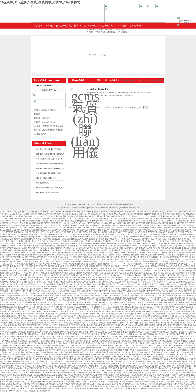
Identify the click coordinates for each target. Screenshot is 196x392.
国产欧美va (134, 386)
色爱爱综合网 (62, 334)
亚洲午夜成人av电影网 (166, 293)
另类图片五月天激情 (14, 250)
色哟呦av (55, 345)
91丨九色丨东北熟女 (120, 289)
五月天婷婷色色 (21, 309)
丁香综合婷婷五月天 (82, 230)
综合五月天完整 (149, 273)
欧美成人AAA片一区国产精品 (68, 257)
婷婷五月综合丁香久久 (78, 336)
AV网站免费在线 (55, 364)
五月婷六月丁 (133, 359)
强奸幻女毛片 (185, 268)
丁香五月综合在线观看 (135, 212)
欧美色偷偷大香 (27, 221)
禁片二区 (49, 316)
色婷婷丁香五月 (98, 234)
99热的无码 (111, 218)
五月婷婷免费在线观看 (184, 307)
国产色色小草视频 (6, 246)
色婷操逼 (48, 318)
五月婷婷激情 (50, 271)
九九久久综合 (19, 241)
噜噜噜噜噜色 (116, 266)
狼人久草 (32, 239)
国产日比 (84, 314)
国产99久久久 (172, 262)
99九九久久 (94, 237)
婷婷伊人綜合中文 (50, 291)
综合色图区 (151, 320)
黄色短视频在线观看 (159, 384)
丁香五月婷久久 (42, 366)
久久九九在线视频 (20, 216)
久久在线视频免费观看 (145, 252)
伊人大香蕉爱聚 (113, 307)
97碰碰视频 (96, 266)
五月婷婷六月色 (135, 364)
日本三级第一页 (140, 323)
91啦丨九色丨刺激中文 (15, 243)
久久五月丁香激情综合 (27, 332)
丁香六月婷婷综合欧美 (179, 359)
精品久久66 (88, 266)
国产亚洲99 (141, 327)
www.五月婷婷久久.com (87, 284)
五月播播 (161, 241)
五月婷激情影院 (178, 230)
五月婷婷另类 (111, 250)
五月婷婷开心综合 (80, 232)
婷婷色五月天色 (129, 354)
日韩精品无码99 (61, 246)
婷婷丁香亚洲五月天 (161, 271)
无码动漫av (17, 348)
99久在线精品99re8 (84, 309)
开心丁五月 (190, 246)
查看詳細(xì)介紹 (95, 101)
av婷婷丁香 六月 (98, 262)
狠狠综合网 (33, 264)
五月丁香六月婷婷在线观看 (128, 282)
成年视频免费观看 (189, 345)
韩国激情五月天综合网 (42, 223)
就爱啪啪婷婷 (111, 293)
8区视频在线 (35, 277)
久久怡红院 (186, 280)
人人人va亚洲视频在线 (120, 223)
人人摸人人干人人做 (62, 336)
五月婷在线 (53, 241)
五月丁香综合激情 (114, 232)
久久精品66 (91, 259)
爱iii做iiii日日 (176, 248)
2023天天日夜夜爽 (34, 300)
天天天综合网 (136, 280)
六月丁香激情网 (141, 255)
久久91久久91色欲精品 (107, 348)
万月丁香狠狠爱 (92, 307)
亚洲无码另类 (106, 266)
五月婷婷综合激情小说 (75, 354)
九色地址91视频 (28, 386)
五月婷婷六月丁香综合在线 (84, 343)
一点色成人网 (107, 377)
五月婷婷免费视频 (189, 320)
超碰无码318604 (84, 214)
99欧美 (80, 243)
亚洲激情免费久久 (105, 320)
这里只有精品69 (12, 225)
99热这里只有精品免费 (118, 361)
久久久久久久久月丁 (51, 225)
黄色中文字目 (36, 241)
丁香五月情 (153, 239)
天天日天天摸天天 (106, 300)
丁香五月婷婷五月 (66, 330)
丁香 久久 (124, 252)
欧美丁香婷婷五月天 (137, 318)
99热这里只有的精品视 (12, 318)
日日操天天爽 (56, 359)
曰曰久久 (150, 243)
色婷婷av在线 (145, 307)
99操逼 (60, 218)
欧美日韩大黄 (51, 264)
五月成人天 (116, 252)
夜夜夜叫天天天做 (6, 348)
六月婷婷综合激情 (69, 350)
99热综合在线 (12, 248)
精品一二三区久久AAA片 (45, 232)
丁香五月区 (40, 266)
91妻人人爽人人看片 (93, 228)
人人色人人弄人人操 (74, 311)
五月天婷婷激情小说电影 (103, 241)
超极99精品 (167, 248)
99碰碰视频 (64, 268)
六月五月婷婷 (78, 286)
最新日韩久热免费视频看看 (76, 298)
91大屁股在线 (164, 232)
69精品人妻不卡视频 (93, 384)
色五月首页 (11, 314)
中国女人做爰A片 (100, 273)
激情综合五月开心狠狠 (179, 228)
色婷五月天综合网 (156, 284)
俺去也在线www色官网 (178, 284)
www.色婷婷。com (171, 255)
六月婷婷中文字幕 (96, 230)
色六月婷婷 (11, 320)
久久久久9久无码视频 (61, 300)
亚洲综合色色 (24, 357)
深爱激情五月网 (44, 384)
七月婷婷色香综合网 (69, 293)
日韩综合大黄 (119, 339)
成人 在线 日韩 (61, 307)
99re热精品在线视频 (100, 373)
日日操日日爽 (41, 252)
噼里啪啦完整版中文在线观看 (134, 348)
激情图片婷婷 (156, 343)
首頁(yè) (38, 25)
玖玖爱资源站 (112, 214)
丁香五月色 (60, 341)
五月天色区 (129, 339)
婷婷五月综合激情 (64, 212)
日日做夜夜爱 (106, 384)
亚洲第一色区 (84, 237)
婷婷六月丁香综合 (28, 325)
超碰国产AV (188, 277)
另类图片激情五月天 (28, 354)
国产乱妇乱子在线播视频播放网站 (173, 361)
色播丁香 (20, 334)
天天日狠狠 (80, 348)
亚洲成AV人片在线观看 (153, 318)
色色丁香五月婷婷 (162, 273)
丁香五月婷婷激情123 (117, 228)
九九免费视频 (23, 264)
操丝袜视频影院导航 (60, 248)
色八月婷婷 (39, 305)
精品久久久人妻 (80, 239)
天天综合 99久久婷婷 (152, 361)
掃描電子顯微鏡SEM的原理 (46, 178)
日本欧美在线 (74, 300)
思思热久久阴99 (49, 320)
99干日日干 (84, 334)
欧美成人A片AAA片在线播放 (177, 350)
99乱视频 (89, 373)
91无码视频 (91, 305)
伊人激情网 (169, 291)
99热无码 (5, 384)
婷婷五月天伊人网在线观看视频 (15, 343)
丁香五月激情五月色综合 (148, 223)
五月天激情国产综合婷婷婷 (41, 345)
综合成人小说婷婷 (159, 262)
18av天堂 (152, 218)
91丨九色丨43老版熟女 (176, 370)
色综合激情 (161, 275)
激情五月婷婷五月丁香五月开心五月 (152, 291)
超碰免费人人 (148, 271)
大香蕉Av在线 (104, 257)
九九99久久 (130, 239)
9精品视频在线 (162, 223)
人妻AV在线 (72, 277)
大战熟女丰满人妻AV (107, 357)
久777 (186, 266)
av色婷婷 (25, 218)
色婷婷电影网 (157, 248)
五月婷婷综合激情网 (52, 382)
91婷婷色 (124, 379)
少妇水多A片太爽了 (184, 262)
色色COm (171, 250)
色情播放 (78, 234)
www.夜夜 (3, 373)
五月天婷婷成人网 (93, 289)
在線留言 (122, 25)
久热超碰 (56, 250)
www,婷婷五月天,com (82, 361)
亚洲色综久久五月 (27, 361)
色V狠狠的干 (165, 289)
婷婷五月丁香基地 (99, 293)
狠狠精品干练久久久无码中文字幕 (124, 243)
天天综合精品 (131, 314)
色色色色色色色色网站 (148, 377)
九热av (66, 284)
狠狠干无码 (95, 275)
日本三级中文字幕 (49, 307)
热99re (186, 327)
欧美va (144, 341)
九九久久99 (92, 352)
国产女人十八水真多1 (67, 234)
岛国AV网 (175, 375)
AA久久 (192, 327)
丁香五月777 (23, 323)
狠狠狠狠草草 (54, 330)
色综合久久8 (136, 266)
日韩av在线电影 (12, 271)
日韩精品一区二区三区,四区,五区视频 (173, 325)
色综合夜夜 (55, 239)
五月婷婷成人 (155, 289)
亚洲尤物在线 (19, 284)
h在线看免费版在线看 (162, 314)
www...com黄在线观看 (7, 370)
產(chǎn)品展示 (66, 25)
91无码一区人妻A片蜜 (180, 330)
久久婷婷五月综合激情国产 (30, 268)
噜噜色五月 (90, 248)
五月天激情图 (33, 377)
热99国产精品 (58, 305)
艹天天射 (57, 377)
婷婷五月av (47, 228)
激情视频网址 (10, 368)
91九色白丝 (20, 277)
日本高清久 (11, 309)
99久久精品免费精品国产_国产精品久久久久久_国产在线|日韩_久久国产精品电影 (105, 296)
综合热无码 (103, 232)
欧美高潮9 (116, 241)
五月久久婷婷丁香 (51, 325)
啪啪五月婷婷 (68, 327)
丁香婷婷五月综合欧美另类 (143, 262)
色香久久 (34, 275)
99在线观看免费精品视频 (151, 325)
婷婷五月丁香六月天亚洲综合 (175, 379)
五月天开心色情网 (144, 343)
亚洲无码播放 (27, 320)
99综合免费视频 (114, 352)
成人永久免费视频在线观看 (29, 302)
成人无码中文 (61, 264)
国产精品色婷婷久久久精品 (156, 341)
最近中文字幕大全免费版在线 (122, 384)
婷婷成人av (189, 368)
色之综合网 (61, 366)
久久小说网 (14, 357)
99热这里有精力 (124, 366)
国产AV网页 (110, 212)
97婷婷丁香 (181, 377)
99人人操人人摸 (181, 357)
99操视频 (41, 318)
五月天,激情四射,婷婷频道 (105, 298)
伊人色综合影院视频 (50, 212)
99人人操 (71, 291)
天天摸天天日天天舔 (58, 259)
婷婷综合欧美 (101, 359)
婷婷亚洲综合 (116, 341)
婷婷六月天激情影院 (126, 368)
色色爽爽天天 (86, 388)
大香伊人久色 (27, 228)
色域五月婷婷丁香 (53, 252)
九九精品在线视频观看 (57, 262)
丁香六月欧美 (176, 334)
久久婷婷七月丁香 (44, 298)
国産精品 (28, 345)
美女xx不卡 (175, 314)
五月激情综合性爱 (151, 368)
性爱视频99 (168, 309)
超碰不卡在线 (141, 243)
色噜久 (127, 318)
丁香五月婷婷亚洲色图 (37, 271)
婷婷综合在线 (37, 259)
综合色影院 (43, 377)
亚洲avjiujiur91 (12, 214)
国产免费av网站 (65, 373)
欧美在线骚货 (97, 311)
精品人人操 (118, 336)
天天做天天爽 (69, 302)
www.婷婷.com (51, 370)
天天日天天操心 (74, 275)
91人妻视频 (169, 354)
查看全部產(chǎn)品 (49, 90)
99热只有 (85, 323)
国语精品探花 (138, 273)
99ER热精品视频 (51, 218)
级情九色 (32, 352)
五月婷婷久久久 (7, 386)
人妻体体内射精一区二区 (118, 327)
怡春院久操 (185, 305)
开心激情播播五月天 (80, 221)
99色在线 (169, 323)
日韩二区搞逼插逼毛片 (37, 370)
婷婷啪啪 (71, 379)
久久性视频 (51, 388)
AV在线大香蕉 (92, 239)
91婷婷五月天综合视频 (59, 354)
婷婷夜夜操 (33, 273)
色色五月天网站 (7, 216)
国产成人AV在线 (159, 379)
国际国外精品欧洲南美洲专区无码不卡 (157, 375)
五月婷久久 (111, 316)
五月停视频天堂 (73, 334)
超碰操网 (44, 296)
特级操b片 (140, 314)
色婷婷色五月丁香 (24, 316)
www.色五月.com (145, 359)
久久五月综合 (150, 366)
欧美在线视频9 (133, 268)
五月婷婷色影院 (174, 305)
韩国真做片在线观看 (174, 300)
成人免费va (117, 275)
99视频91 (152, 250)
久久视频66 (101, 212)
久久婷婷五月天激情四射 (26, 286)
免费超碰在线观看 (105, 280)
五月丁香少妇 (29, 379)
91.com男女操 (129, 334)
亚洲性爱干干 (85, 318)
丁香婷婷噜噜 (54, 243)
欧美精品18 (151, 257)
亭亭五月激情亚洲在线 (103, 246)
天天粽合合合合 (43, 273)
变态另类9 (34, 384)
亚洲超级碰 (129, 286)
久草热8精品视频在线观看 (160, 359)
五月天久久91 (147, 248)
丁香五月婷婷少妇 (188, 216)
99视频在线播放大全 (142, 354)
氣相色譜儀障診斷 (42, 183)
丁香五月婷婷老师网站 (156, 255)
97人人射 (141, 336)
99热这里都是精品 (144, 373)
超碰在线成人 (180, 246)
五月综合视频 (5, 259)
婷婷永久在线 (34, 388)
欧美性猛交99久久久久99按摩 (173, 336)
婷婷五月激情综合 (186, 241)
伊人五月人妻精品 (127, 232)
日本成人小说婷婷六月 (90, 327)
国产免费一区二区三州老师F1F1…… (130, 216)
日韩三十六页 (40, 325)
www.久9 (54, 228)
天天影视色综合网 (73, 345)
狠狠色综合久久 (94, 314)
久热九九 (102, 339)
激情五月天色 (45, 323)
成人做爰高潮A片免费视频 (105, 323)
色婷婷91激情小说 (154, 228)
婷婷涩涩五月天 (7, 241)
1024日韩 (43, 388)
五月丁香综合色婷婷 (67, 252)
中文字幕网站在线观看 (187, 243)
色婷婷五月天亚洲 (28, 232)
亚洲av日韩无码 (118, 318)
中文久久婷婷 (93, 339)
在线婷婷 (166, 284)
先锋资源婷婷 (129, 271)
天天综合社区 (155, 386)
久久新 (115, 280)
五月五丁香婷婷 (164, 382)
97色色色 (146, 350)
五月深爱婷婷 (16, 382)
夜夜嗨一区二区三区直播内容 (163, 221)
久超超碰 (19, 320)
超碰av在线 (44, 243)
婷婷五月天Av (56, 298)
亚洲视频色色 (72, 246)
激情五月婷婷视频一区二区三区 (55, 311)
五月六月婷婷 (65, 382)
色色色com (178, 293)
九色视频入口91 (34, 296)
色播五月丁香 (161, 218)
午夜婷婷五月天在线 (164, 345)
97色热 (77, 302)
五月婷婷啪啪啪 (141, 228)
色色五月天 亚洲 (49, 339)
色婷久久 (167, 237)
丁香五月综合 (105, 314)
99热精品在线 (139, 334)
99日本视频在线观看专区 (105, 284)
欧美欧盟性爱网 (11, 364)
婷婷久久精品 (175, 268)
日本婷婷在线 (183, 255)
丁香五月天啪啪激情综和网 (85, 377)
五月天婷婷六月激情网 (158, 307)
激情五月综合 (118, 262)
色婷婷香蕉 (154, 388)
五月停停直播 (146, 225)
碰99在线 (32, 266)
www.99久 (154, 259)
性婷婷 (70, 241)
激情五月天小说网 (141, 296)
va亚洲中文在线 (89, 364)
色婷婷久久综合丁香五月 (118, 257)
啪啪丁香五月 (160, 323)
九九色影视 (25, 239)
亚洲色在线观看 (102, 352)
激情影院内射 (74, 284)
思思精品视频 (85, 302)
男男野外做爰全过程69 (32, 243)
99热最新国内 (162, 300)
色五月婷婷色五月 (63, 370)
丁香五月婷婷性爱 (45, 248)
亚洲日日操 (84, 352)
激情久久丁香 (97, 379)
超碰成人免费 (97, 388)
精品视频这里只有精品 (131, 388)
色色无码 (76, 330)
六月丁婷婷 (6, 275)
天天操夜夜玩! (78, 262)
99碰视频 (114, 314)
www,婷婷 (177, 280)
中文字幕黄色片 (171, 275)
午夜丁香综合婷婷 (185, 289)
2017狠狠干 (182, 343)
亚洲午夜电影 (139, 368)
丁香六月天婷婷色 (183, 373)
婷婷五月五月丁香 (134, 225)
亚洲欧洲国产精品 (173, 218)
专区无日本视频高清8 (29, 391)
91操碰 (76, 375)
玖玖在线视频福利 (32, 248)
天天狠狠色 (127, 248)
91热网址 (39, 307)
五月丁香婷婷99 (51, 334)
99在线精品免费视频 (160, 316)
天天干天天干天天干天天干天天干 (137, 382)
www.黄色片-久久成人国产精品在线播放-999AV (32, 368)
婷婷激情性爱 (124, 221)
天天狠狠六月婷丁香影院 (126, 255)
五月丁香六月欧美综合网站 (89, 300)
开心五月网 (67, 218)
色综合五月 (17, 291)
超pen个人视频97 (182, 348)
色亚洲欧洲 (14, 332)
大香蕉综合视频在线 (55, 361)
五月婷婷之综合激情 (38, 316)
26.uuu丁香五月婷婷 (66, 286)
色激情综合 (187, 293)
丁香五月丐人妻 (113, 373)
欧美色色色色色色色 (14, 223)
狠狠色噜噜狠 (24, 327)
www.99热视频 (178, 309)
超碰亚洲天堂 (92, 336)
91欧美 (104, 302)
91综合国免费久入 (92, 280)
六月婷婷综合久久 (56, 280)
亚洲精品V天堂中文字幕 (97, 334)
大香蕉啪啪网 (177, 345)
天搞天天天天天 (131, 237)
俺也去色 (50, 377)
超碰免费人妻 (144, 388)
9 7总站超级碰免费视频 (36, 382)
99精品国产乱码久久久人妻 (66, 289)
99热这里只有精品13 (57, 309)
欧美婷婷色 (117, 330)
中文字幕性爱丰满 (111, 239)
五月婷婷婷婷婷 (94, 221)
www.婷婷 (180, 316)
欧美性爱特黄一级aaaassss (50, 268)
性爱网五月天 (145, 305)
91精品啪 (19, 314)
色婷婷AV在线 (178, 327)
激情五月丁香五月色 (159, 302)
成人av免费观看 (173, 243)
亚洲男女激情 (150, 332)
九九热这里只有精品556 (139, 234)
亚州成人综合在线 (102, 282)
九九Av (119, 214)
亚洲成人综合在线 (158, 373)
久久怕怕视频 (133, 250)
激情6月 (158, 257)
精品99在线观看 (53, 234)
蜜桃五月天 (141, 332)
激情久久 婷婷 (79, 241)
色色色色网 (105, 225)
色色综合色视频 (16, 275)
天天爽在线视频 (146, 221)
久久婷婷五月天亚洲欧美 (35, 336)
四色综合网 (14, 230)
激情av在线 (18, 386)
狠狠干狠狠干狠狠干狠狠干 (125, 323)
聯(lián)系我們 (135, 25)
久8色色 (152, 309)
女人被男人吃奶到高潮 (183, 282)
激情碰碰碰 (154, 382)
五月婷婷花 (119, 348)
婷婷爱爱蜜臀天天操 (171, 311)
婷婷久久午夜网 (118, 271)
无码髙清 (98, 377)
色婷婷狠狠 (191, 359)
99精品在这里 (180, 257)
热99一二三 (139, 271)
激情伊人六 (171, 307)
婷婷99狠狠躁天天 (173, 302)
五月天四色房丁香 (13, 239)
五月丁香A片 (92, 277)
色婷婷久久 (62, 332)
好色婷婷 (183, 364)
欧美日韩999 (163, 305)
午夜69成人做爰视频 (43, 354)
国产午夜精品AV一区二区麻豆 (18, 373)
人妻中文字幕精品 (28, 307)
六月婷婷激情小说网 (29, 262)
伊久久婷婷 (175, 289)
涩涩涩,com (147, 259)
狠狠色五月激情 (64, 325)
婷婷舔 (102, 216)
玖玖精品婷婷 (124, 386)
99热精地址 (88, 354)
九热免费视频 (184, 339)
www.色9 (132, 357)
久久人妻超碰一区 (71, 341)
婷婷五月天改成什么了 (164, 320)
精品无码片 (84, 339)
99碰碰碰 (58, 232)
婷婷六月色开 (163, 239)
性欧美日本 (114, 225)
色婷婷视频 (110, 339)
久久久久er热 (22, 300)
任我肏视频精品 (130, 332)
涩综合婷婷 (166, 334)
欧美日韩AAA (148, 316)
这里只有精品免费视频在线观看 (113, 382)
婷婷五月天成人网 (92, 271)
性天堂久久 (68, 388)
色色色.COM (32, 216)
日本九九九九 (72, 264)
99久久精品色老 (159, 230)
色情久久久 (57, 316)
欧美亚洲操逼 (23, 271)
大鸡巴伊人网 (49, 386)
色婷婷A (134, 366)
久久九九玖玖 (124, 305)
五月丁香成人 (135, 305)
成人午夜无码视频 (10, 359)
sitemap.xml (135, 208)
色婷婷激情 (105, 228)
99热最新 (172, 357)
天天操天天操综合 (29, 314)
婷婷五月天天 (65, 368)
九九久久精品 (135, 241)
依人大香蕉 (94, 257)
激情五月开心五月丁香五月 (139, 284)
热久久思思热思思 (19, 375)
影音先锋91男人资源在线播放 (152, 311)
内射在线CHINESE (57, 323)
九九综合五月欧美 (40, 257)
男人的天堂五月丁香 (126, 273)
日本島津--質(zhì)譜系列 (44, 86)
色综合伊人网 (40, 218)
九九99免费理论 (106, 309)
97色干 (74, 305)
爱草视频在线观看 (83, 264)
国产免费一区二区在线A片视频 (139, 289)
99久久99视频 (63, 273)
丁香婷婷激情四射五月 (181, 341)
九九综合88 (12, 377)
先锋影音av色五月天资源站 (60, 384)
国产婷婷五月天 (113, 386)
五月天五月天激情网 (56, 375)
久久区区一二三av (112, 221)
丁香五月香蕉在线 (136, 375)
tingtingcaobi (103, 307)
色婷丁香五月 (167, 364)
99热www (165, 212)
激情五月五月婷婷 (96, 318)
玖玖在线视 (188, 354)
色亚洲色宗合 (37, 228)
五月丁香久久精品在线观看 (117, 268)
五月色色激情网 (131, 373)
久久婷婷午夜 (55, 373)
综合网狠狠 (79, 379)
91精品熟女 (11, 352)
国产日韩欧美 (82, 277)
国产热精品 (53, 366)
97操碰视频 (139, 214)
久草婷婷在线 (55, 216)
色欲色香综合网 (120, 212)
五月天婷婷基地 (112, 273)
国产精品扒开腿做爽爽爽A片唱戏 (178, 214)
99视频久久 (42, 264)
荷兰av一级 (186, 300)
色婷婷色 (153, 300)
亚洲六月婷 (148, 302)
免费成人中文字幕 (65, 237)
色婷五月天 (84, 218)
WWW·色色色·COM (112, 234)
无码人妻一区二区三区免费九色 (37, 375)
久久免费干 (159, 280)
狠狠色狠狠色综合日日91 (176, 252)
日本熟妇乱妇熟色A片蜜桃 (21, 212)
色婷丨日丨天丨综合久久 (77, 248)
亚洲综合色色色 (38, 291)
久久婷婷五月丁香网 (29, 366)
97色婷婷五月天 (71, 366)
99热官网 (148, 334)
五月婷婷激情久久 (127, 352)
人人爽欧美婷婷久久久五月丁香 (184, 323)
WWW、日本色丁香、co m (131, 300)
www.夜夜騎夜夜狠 (33, 330)
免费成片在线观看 (99, 250)
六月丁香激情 (117, 377)
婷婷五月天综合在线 (60, 379)
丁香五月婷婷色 (116, 230)
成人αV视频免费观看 (134, 311)
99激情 (4, 377)
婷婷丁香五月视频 (101, 248)
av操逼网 (54, 277)
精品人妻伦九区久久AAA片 (76, 259)
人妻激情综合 (130, 228)
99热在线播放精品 (112, 259)
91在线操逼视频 (32, 280)
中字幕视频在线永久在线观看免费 (100, 223)
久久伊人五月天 (42, 262)
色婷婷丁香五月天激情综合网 (106, 255)
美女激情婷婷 (172, 384)
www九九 (176, 364)
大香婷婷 (27, 241)
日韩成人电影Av (11, 316)
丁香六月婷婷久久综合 (149, 241)
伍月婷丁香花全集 (93, 370)
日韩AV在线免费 (105, 243)
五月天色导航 (129, 277)
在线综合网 (77, 327)
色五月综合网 (126, 266)
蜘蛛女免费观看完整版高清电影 (100, 252)
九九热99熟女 (71, 332)
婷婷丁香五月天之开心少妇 (80, 325)
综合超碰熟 (21, 364)
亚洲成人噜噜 (164, 216)
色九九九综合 (126, 341)
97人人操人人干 (127, 330)
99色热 (149, 384)
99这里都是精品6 (108, 311)
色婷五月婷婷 (107, 345)
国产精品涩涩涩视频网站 (68, 225)
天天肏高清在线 (67, 232)
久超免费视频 (124, 307)
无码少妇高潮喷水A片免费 (122, 320)
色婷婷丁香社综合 (49, 221)
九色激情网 (36, 230)
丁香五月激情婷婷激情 (88, 212)
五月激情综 (151, 323)
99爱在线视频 (95, 325)
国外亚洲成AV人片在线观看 (39, 373)
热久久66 (122, 373)
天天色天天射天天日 (69, 359)
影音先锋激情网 (106, 264)
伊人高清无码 (159, 339)
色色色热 (76, 237)
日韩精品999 (101, 336)
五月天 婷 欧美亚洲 (142, 277)
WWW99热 (33, 234)
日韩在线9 (65, 348)
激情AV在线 (74, 216)
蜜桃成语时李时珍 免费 (29, 318)
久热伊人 (78, 291)
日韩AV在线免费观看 (122, 375)
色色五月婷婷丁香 (106, 275)
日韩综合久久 (154, 277)
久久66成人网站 (116, 246)
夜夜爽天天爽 (29, 284)
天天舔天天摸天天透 (24, 359)
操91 (126, 350)
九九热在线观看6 (175, 216)
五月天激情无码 (131, 361)
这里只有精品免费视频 (130, 370)
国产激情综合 (69, 266)
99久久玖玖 (185, 237)
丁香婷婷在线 (144, 309)
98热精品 (185, 298)
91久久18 (27, 277)
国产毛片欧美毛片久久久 (59, 223)
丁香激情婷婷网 (43, 391)
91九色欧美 (106, 341)
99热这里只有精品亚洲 (131, 377)
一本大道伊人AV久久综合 (78, 223)
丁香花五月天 (128, 262)
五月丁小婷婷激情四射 (169, 225)
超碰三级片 (9, 284)
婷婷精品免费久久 (117, 277)
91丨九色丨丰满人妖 (156, 282)
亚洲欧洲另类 (10, 255)
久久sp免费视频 (144, 386)
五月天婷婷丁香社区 (150, 357)
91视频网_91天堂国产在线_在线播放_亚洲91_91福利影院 (40, 2)
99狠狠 (89, 293)
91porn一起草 (166, 228)
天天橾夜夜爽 (117, 370)
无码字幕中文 (87, 234)
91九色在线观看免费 (84, 350)
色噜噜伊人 (88, 379)
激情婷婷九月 (186, 239)
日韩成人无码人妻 (108, 286)
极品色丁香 (33, 357)
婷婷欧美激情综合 (124, 280)
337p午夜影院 (102, 268)
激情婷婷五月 (41, 327)
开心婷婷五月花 (106, 289)
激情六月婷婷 (95, 361)
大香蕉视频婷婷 (92, 232)
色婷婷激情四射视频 (48, 341)
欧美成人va (180, 266)
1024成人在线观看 (159, 252)
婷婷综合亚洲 (97, 382)
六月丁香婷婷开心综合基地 (94, 332)
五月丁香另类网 (83, 225)
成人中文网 (83, 368)
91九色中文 (47, 259)
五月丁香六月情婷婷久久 (25, 305)
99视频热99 (4, 323)
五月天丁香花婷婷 (131, 298)
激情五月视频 (52, 257)
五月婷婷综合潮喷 (78, 280)
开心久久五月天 (5, 212)
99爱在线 (17, 293)
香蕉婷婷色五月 (24, 225)
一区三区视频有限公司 (159, 350)
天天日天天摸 (175, 382)
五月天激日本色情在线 (65, 221)
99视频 (55, 332)
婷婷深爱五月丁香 (119, 237)
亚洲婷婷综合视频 (60, 357)
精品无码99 (122, 314)
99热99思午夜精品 (61, 214)
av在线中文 (22, 330)
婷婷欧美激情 (82, 366)
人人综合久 (59, 255)
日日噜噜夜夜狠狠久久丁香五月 (155, 214)
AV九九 (31, 218)
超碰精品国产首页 (104, 277)
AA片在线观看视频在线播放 (108, 366)
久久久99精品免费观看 (18, 259)
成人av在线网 (124, 364)
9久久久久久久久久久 (149, 345)
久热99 (60, 314)
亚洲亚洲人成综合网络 (42, 237)
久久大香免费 (22, 214)
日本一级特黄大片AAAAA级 (159, 298)
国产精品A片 (11, 336)
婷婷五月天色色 (22, 377)
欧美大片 (20, 379)
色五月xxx (15, 302)
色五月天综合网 (27, 223)
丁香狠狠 (178, 366)
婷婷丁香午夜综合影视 (55, 327)
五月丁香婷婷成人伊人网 (12, 391)
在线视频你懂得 (111, 216)
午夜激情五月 (21, 336)
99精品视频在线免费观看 (140, 218)
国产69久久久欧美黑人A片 (74, 386)
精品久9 (76, 339)
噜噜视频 (154, 370)
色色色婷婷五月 (37, 212)
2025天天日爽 (126, 275)
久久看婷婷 (70, 282)
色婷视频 (134, 336)
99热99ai (74, 243)
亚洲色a (189, 343)
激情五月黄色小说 (160, 243)
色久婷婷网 (68, 280)
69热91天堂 (64, 250)
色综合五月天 (143, 298)
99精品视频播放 (108, 375)
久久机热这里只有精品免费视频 (96, 386)
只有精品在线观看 (168, 257)
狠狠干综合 (40, 352)
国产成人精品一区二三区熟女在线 (178, 352)
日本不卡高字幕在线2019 (111, 379)
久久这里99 (160, 309)
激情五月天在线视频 (165, 388)
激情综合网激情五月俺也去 (76, 307)
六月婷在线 (48, 332)
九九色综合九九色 (90, 316)
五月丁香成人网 (170, 373)
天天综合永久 (97, 341)
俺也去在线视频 (34, 348)
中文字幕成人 (153, 296)
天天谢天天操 (100, 259)
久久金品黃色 (62, 291)
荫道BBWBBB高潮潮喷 (126, 302)
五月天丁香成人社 (77, 316)
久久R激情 (138, 232)
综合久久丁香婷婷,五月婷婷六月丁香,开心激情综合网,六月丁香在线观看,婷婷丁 (110, 291)
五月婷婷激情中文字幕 (13, 228)
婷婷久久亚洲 (46, 277)
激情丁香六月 (86, 275)
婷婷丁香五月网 (147, 364)
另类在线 (161, 264)
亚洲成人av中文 (12, 264)
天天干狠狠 (156, 225)
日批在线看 (47, 284)
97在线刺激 (139, 350)
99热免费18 (77, 323)
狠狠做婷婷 (51, 246)
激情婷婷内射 (168, 286)
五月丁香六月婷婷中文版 (152, 212)
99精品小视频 (41, 255)
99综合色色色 (54, 368)
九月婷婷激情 (141, 257)
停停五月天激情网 (105, 271)
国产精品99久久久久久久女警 (84, 282)
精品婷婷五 (145, 300)
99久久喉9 (24, 246)
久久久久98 (41, 334)
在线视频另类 (138, 339)
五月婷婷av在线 (170, 377)
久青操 (26, 273)
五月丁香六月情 (144, 370)
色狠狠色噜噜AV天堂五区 (37, 246)
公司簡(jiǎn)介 (51, 25)
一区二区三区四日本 (67, 239)
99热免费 (101, 239)
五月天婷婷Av (111, 359)
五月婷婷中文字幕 (122, 316)
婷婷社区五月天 (23, 388)
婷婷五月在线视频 (58, 318)
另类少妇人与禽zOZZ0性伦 (174, 234)
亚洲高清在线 (183, 275)
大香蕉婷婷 (154, 264)
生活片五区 (63, 345)
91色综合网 (77, 388)
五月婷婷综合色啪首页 (177, 273)
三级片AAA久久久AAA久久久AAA (128, 325)
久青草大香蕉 (59, 266)
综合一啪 (32, 327)
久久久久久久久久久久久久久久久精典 (159, 327)
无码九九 (35, 250)
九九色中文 (54, 273)
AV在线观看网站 (91, 268)
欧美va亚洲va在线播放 (99, 350)
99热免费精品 (12, 286)
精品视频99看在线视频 (53, 293)
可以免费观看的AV (105, 237)
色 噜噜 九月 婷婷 (96, 345)
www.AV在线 (4, 325)
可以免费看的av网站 (43, 286)
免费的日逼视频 (157, 246)
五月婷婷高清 (49, 266)
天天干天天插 (125, 241)
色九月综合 (105, 361)
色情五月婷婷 (119, 298)
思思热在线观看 (11, 289)
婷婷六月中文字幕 (71, 309)
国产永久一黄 (178, 354)
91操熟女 (155, 330)
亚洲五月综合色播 (54, 296)
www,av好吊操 (139, 330)
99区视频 (21, 341)
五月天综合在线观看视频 (114, 354)
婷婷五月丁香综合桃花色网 (165, 266)
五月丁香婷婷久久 (41, 361)
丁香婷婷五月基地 (122, 357)
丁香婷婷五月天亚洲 (139, 320)
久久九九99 (108, 262)
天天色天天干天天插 (130, 246)
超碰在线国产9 (104, 327)
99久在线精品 (161, 332)
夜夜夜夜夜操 (65, 352)
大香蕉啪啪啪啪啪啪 (151, 216)
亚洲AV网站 (108, 318)
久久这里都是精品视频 (86, 246)
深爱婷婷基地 (165, 268)
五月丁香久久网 (175, 298)
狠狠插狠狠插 (46, 359)
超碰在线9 (32, 289)
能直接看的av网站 (45, 250)
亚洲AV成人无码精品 (155, 286)
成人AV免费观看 (47, 300)
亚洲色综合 (17, 361)
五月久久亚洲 (137, 248)
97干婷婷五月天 (169, 282)
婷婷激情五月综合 (179, 286)
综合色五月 (29, 257)
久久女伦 (162, 296)
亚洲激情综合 (143, 237)
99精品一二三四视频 (43, 239)
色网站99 (141, 361)
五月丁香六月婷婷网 (28, 293)
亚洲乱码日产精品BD (167, 277)
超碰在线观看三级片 (135, 259)
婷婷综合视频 (180, 250)
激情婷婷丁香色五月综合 (38, 282)
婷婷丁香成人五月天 (69, 296)
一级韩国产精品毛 (81, 252)
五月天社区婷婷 (168, 318)
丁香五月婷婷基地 (15, 218)
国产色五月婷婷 (128, 214)
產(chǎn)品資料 (108, 25)
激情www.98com (162, 250)
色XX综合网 (155, 268)
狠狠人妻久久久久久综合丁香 (26, 298)
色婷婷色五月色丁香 (123, 218)
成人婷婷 (82, 384)
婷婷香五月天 (39, 386)
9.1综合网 (67, 305)
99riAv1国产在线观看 (155, 237)
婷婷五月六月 (86, 311)
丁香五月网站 (190, 257)
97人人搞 (24, 382)
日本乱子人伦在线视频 (96, 368)
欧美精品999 (123, 225)
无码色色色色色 (23, 289)
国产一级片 (88, 262)
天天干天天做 (82, 359)
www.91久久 (173, 212)
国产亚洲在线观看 (91, 348)
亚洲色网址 (55, 286)
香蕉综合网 (87, 341)
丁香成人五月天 (125, 234)
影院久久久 (6, 382)
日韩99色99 (55, 237)
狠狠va (102, 221)
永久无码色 (155, 305)
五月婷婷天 (59, 320)
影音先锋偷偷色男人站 (36, 214)
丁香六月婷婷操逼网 (69, 364)
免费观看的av (89, 241)
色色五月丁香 (148, 352)
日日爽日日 (132, 252)
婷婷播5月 (80, 332)
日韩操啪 (59, 271)
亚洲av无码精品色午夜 (91, 243)
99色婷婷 (105, 388)
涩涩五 (50, 357)
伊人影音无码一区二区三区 (58, 275)
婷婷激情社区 (174, 259)
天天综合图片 (176, 237)
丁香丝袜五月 (50, 336)
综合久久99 (188, 336)
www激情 (80, 364)
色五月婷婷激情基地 (58, 230)
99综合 (17, 354)
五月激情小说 (149, 339)
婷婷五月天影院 (169, 246)
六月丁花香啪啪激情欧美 (64, 339)
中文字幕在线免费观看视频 (23, 237)
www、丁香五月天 (152, 348)
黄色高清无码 (46, 230)
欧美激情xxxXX (184, 311)
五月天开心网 (136, 345)
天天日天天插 (152, 275)
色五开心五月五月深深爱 (56, 282)
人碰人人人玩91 (9, 277)
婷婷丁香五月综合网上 (167, 348)
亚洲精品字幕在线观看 (116, 350)
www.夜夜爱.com (69, 271)
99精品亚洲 (179, 277)
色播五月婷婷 (38, 320)
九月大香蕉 (70, 230)
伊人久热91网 (55, 343)
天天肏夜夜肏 (8, 293)
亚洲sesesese (113, 282)
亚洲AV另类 (36, 359)
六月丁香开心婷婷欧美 (182, 271)
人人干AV (82, 370)
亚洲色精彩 (56, 352)
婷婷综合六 (74, 370)
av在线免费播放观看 (72, 318)
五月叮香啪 (91, 359)
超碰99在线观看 (57, 284)
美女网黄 (154, 354)
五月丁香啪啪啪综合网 (157, 234)
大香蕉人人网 (163, 357)
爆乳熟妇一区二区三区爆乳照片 (78, 357)
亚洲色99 (169, 230)
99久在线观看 (148, 230)
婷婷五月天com (134, 221)
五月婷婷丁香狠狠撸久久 (16, 257)
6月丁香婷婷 (138, 352)
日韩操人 (45, 241)
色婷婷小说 (75, 352)
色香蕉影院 (172, 316)
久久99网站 (132, 257)
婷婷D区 (21, 345)
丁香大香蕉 (60, 388)
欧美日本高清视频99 (172, 339)
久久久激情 (160, 377)
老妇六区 (39, 339)
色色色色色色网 (179, 291)
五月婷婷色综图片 (139, 384)
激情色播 (48, 352)
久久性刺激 (39, 284)
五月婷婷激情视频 (42, 309)
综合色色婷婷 (170, 296)
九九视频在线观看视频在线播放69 (81, 250)
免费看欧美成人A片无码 (17, 280)
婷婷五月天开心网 (148, 280)
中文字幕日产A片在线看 (12, 366)
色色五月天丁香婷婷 (130, 343)
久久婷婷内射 (162, 370)
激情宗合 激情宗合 (43, 289)
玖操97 (64, 298)
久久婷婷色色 (169, 280)
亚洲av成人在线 (15, 325)
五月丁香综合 (143, 282)
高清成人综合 (73, 214)
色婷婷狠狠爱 (138, 293)
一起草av (67, 320)
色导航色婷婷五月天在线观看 (89, 216)
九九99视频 (139, 302)
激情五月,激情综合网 (32, 341)
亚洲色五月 (109, 332)
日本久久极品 (163, 368)
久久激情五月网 (96, 302)
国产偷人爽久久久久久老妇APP (91, 375)
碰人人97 (107, 230)
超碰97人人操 (7, 375)
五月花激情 (78, 255)
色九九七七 (4, 218)
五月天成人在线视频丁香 (43, 379)
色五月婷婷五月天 (37, 225)
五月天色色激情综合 (181, 221)
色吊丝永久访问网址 (14, 307)
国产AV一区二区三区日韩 (26, 339)
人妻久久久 (96, 309)
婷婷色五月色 (13, 323)
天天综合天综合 (64, 243)
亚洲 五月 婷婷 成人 (141, 239)
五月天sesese (101, 316)
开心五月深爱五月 (25, 230)
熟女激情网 (76, 218)
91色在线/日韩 (62, 241)
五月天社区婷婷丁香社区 (175, 332)
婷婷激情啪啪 (27, 250)
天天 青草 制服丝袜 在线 (53, 350)
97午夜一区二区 (15, 221)
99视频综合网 (93, 366)
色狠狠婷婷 (30, 364)
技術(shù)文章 (93, 25)
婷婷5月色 (12, 334)
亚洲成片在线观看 (78, 373)
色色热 (169, 341)
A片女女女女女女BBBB (153, 336)
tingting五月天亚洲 (43, 216)
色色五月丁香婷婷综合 (177, 368)
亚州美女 (126, 230)
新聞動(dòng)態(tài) (80, 28)
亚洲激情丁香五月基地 (151, 232)
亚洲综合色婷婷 (7, 237)
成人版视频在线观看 (139, 275)
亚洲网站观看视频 (22, 370)
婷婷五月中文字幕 (135, 316)
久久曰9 (103, 214)
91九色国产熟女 (119, 332)
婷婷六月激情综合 (140, 286)
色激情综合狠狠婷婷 (103, 364)
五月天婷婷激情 (118, 309)
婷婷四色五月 (183, 212)
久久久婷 (92, 323)
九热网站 (72, 348)
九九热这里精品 (30, 255)
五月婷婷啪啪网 (68, 361)
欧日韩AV (182, 314)
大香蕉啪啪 (27, 275)
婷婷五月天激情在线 (115, 248)
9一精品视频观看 (99, 354)
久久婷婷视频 (134, 223)
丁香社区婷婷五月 (86, 330)
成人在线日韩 (63, 277)
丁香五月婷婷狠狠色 (122, 284)
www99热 (121, 239)
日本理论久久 (49, 214)
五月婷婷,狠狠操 (74, 273)
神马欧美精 (20, 255)
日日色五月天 (29, 311)
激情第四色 (65, 216)
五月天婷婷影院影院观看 (98, 218)
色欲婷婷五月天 (95, 225)
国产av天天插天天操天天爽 (112, 343)
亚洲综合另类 (112, 302)
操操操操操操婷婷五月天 (177, 223)
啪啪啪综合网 (48, 305)
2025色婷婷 (132, 327)
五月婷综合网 (82, 293)
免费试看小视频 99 (136, 230)
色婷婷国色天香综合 (9, 234)
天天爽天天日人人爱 (181, 318)
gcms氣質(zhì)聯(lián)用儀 (152, 80)
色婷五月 (139, 357)
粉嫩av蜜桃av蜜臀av (148, 266)
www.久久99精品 (6, 361)
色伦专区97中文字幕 (187, 218)
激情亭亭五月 (69, 375)
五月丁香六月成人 (112, 305)
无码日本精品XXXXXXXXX (81, 382)
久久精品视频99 (34, 323)
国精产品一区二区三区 (125, 293)
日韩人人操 (165, 386)
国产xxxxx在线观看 (68, 377)
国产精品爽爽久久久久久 (122, 345)
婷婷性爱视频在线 (165, 330)
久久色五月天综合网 (172, 241)
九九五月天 (39, 332)
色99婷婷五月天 (183, 264)
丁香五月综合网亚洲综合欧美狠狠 (140, 379)
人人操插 (110, 336)
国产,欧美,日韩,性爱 (132, 309)
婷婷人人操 (21, 248)
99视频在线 (32, 309)
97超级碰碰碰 (23, 282)
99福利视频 (68, 323)
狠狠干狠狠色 (46, 348)
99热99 (80, 341)
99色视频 (69, 262)
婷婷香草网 (51, 255)
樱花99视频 (186, 366)
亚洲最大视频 (42, 357)
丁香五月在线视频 (186, 259)
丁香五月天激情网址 (108, 325)
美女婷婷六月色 (159, 352)
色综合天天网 (68, 255)
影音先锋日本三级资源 (169, 343)
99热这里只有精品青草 (18, 350)
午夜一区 (161, 354)
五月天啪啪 (76, 212)
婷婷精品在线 (60, 386)
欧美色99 (25, 348)
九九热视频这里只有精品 (115, 334)
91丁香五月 (79, 266)
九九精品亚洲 (157, 334)
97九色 (171, 271)
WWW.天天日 (178, 388)
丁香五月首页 (43, 275)
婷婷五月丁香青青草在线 (9, 330)
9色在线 (131, 350)
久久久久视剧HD (87, 273)
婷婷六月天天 (101, 305)
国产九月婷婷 (27, 291)
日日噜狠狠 (117, 300)
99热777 (54, 289)
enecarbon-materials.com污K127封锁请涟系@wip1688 (131, 264)
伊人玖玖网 (115, 364)
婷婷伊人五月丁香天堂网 (72, 314)
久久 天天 (141, 366)
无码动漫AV (38, 221)
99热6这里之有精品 (150, 293)
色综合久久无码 (44, 280)
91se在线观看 (120, 286)
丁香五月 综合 (164, 259)
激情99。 (148, 330)
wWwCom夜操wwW (65, 228)
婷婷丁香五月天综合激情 (12, 232)
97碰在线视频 (136, 341)
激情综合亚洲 (13, 327)
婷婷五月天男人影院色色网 (165, 366)
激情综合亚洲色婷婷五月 (20, 296)
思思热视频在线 (23, 234)
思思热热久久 (149, 314)
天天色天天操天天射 (111, 368)
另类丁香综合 (108, 330)
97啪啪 (29, 259)
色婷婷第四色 (95, 264)
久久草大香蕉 (42, 234)
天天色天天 (39, 311)
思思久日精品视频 (79, 228)
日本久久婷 (127, 336)
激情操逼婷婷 (95, 214)
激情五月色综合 (122, 250)
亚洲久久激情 (5, 221)
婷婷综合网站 (94, 320)
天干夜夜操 (123, 259)
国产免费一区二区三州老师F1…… (52, 302)
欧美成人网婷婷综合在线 (19, 266)
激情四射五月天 (175, 232)
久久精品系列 (80, 271)
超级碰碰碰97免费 (174, 239)
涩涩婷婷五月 (134, 307)
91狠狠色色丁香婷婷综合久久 (46, 314)
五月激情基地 (85, 257)
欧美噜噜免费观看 (67, 343)
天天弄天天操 (144, 250)
